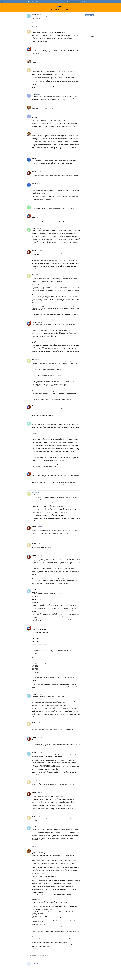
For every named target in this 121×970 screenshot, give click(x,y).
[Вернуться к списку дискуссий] (2, 2)
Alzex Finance (30, 1)
